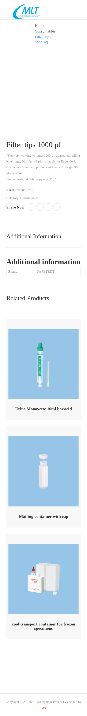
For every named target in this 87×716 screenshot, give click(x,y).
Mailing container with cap (43, 516)
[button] (31, 207)
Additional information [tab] (33, 236)
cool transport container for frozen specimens (43, 626)
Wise (43, 707)
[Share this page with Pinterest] (48, 207)
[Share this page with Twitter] (40, 207)
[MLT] (27, 11)
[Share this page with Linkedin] (57, 207)
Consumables (45, 31)
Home (39, 25)
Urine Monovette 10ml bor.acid (43, 408)
